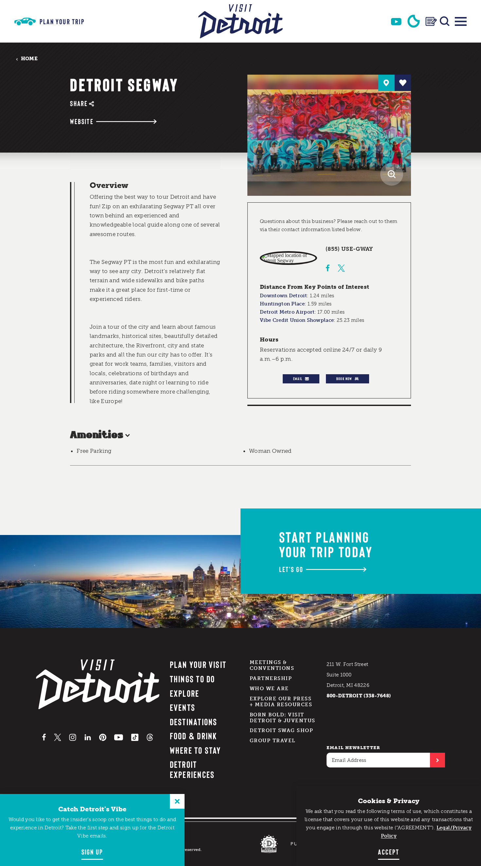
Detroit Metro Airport (287, 312)
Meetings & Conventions (272, 665)
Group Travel (272, 741)
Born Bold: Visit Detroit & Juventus (282, 718)
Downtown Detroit (283, 296)
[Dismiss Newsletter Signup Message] (177, 801)
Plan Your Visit (198, 664)
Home (29, 58)
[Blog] (431, 21)
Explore (185, 693)
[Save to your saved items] (403, 83)
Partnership (271, 678)
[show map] (386, 83)
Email (297, 378)
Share (79, 103)
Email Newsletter (354, 747)
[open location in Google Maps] (288, 258)
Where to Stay (195, 750)
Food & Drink (193, 735)
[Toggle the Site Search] (445, 21)
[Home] (240, 21)
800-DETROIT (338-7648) (359, 696)
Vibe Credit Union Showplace (297, 320)
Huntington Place (282, 304)
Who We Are (269, 688)
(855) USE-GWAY (349, 249)
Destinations (194, 721)
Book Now (344, 378)
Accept (388, 851)
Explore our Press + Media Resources (281, 702)
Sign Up (92, 851)
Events (182, 707)
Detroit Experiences (192, 769)
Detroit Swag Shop (281, 730)
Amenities (96, 435)
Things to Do (192, 678)
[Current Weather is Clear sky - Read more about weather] (413, 21)
